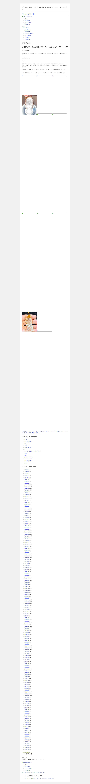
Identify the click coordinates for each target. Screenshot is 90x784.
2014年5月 (27, 734)
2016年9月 (27, 697)
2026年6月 (27, 473)
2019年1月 (27, 644)
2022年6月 (27, 565)
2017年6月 (27, 680)
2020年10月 (27, 603)
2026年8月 (27, 469)
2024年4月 (27, 523)
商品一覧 (27, 29)
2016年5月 (27, 705)
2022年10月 (27, 557)
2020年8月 (27, 607)
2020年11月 (27, 601)
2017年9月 (27, 674)
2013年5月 (27, 749)
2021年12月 (27, 576)
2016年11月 (27, 693)
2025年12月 (27, 485)
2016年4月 (27, 707)
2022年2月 (27, 573)
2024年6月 (27, 519)
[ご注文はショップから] (28, 772)
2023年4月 (27, 546)
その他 (26, 462)
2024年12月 (27, 508)
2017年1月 (27, 690)
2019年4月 (27, 638)
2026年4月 (27, 477)
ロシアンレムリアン (29, 456)
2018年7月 (27, 655)
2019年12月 (27, 622)
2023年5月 (27, 544)
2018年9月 (27, 651)
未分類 (26, 439)
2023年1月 (27, 552)
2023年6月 (27, 542)
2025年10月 (27, 488)
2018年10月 (27, 649)
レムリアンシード (28, 458)
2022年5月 (27, 567)
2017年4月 (27, 684)
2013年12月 (27, 739)
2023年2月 (27, 550)
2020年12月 (27, 599)
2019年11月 (27, 624)
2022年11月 (27, 555)
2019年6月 (27, 634)
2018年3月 (27, 663)
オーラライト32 (28, 441)
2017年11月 (27, 670)
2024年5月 (27, 521)
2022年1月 (27, 575)
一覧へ (46, 431)
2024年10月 (27, 511)
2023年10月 (27, 534)
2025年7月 (27, 494)
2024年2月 (27, 527)
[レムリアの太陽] (28, 14)
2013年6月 (27, 747)
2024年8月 (27, 515)
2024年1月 (27, 529)
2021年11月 (27, 578)
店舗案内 (28, 39)
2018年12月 (27, 645)
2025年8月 (27, 492)
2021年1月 (27, 598)
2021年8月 (27, 584)
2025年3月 (27, 502)
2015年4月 (27, 722)
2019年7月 (27, 632)
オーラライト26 (28, 460)
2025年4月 (27, 500)
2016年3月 (27, 709)
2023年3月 (27, 548)
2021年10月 (27, 580)
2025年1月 (27, 506)
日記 (25, 443)
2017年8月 (27, 676)
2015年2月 (27, 724)
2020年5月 (27, 613)
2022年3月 (27, 571)
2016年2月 (27, 711)
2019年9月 (27, 628)
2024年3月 (27, 525)
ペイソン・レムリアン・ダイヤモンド (32, 451)
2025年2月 (27, 504)
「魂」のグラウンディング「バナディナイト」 (33, 431)
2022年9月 (27, 559)
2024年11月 (27, 509)
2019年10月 (27, 626)
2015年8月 (27, 718)
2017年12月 (27, 668)
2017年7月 (27, 678)
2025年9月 (27, 490)
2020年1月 (27, 621)
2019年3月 (27, 640)
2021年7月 (27, 586)
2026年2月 (27, 481)
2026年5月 (27, 475)
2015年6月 (27, 720)
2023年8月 (27, 538)
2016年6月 (27, 703)
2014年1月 (27, 737)
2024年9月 (27, 513)
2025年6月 (27, 496)
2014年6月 (27, 732)
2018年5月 (27, 659)
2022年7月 (27, 563)
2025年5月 (27, 498)
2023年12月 (27, 530)
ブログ (27, 37)
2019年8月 (27, 630)
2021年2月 (27, 596)
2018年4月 (27, 661)
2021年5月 (27, 590)
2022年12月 (27, 553)
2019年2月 (27, 642)
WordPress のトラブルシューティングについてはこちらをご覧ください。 (40, 778)
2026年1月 (27, 483)
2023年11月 (27, 532)
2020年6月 (27, 611)
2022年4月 (27, 569)
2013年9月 (27, 745)
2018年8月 (27, 653)
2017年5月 (27, 682)
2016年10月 (27, 695)
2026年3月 (27, 479)
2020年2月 (27, 619)
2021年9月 (27, 582)
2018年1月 (27, 667)
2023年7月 (27, 540)
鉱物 (25, 455)
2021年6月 (27, 588)
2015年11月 (27, 714)
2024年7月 (27, 517)
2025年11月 (27, 486)
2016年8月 (27, 699)
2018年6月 (27, 657)
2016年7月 (27, 701)
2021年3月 (27, 594)
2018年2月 (27, 665)
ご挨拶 (27, 31)
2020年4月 (27, 615)
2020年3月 (27, 617)
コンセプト (29, 33)
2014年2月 (27, 736)
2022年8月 (27, 561)
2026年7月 (27, 471)
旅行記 (26, 445)
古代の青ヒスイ (28, 447)
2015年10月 (27, 716)
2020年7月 (27, 609)
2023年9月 (27, 536)
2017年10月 (27, 672)
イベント (28, 35)
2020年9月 (27, 605)
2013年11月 (27, 741)
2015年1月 (27, 726)
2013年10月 (27, 743)
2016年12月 (27, 691)
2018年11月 (27, 647)
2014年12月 (27, 728)
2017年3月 (27, 686)
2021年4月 (27, 592)
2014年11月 (27, 730)
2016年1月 (27, 713)
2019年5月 (27, 636)
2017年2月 (27, 688)
